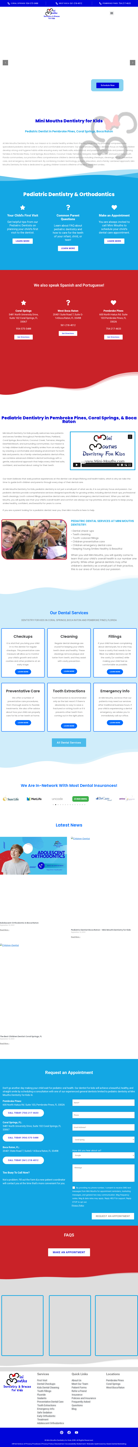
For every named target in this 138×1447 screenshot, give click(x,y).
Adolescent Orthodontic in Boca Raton (19, 922)
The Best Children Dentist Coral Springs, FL (21, 1036)
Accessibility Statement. (75, 1444)
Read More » (4, 930)
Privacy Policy (78, 1205)
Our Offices (12, 76)
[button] (112, 13)
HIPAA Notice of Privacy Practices (26, 1444)
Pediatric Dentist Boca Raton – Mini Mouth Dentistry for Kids (101, 930)
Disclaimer (59, 1444)
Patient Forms (36, 76)
